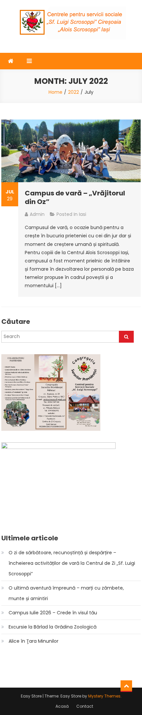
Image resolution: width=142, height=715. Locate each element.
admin (37, 214)
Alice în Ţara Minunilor (33, 641)
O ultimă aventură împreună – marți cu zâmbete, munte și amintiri (66, 593)
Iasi (82, 214)
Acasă (62, 706)
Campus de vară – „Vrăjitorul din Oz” (75, 197)
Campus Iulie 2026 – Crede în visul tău (53, 612)
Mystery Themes (104, 696)
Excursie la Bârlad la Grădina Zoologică (52, 627)
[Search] (126, 337)
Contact (84, 706)
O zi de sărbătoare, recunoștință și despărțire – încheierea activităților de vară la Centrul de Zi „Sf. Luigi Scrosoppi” (72, 563)
